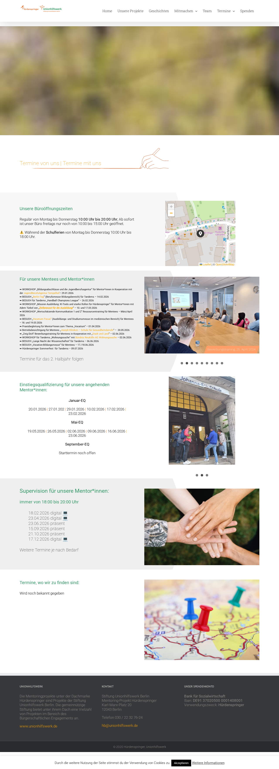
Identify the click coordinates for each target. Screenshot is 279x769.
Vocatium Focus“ (42, 319)
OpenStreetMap (225, 264)
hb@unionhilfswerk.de (120, 725)
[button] (200, 234)
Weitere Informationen (208, 763)
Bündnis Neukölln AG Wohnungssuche (96, 337)
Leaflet (206, 264)
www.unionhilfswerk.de (38, 726)
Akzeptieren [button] (181, 763)
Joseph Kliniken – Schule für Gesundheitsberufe (87, 330)
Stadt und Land (100, 333)
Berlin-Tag (38, 296)
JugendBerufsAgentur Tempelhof (42, 293)
